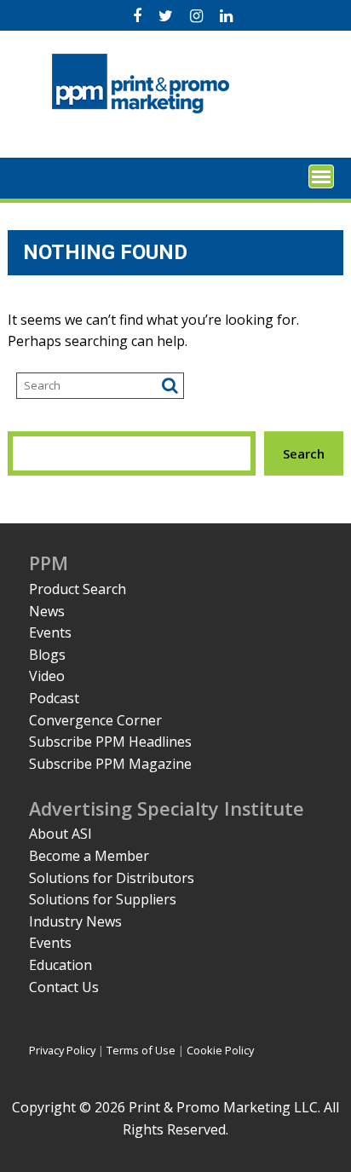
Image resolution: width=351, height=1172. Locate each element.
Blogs (47, 654)
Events (50, 632)
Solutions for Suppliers (102, 899)
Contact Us (64, 987)
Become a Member (89, 855)
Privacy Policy (62, 1050)
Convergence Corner (95, 720)
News (47, 611)
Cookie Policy (220, 1050)
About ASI (60, 833)
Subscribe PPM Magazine (110, 763)
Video (47, 676)
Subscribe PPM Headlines (110, 741)
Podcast (54, 698)
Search (304, 453)
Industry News (75, 921)
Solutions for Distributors (111, 878)
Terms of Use (141, 1050)
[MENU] (321, 176)
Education (60, 964)
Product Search (77, 589)
